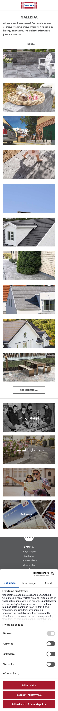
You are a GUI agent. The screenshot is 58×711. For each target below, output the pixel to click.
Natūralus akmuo (29, 560)
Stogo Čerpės (29, 551)
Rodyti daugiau (29, 390)
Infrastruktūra (29, 564)
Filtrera (30, 43)
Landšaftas (29, 555)
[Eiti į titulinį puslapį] (29, 5)
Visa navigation (6, 5)
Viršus (29, 537)
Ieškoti (53, 4)
